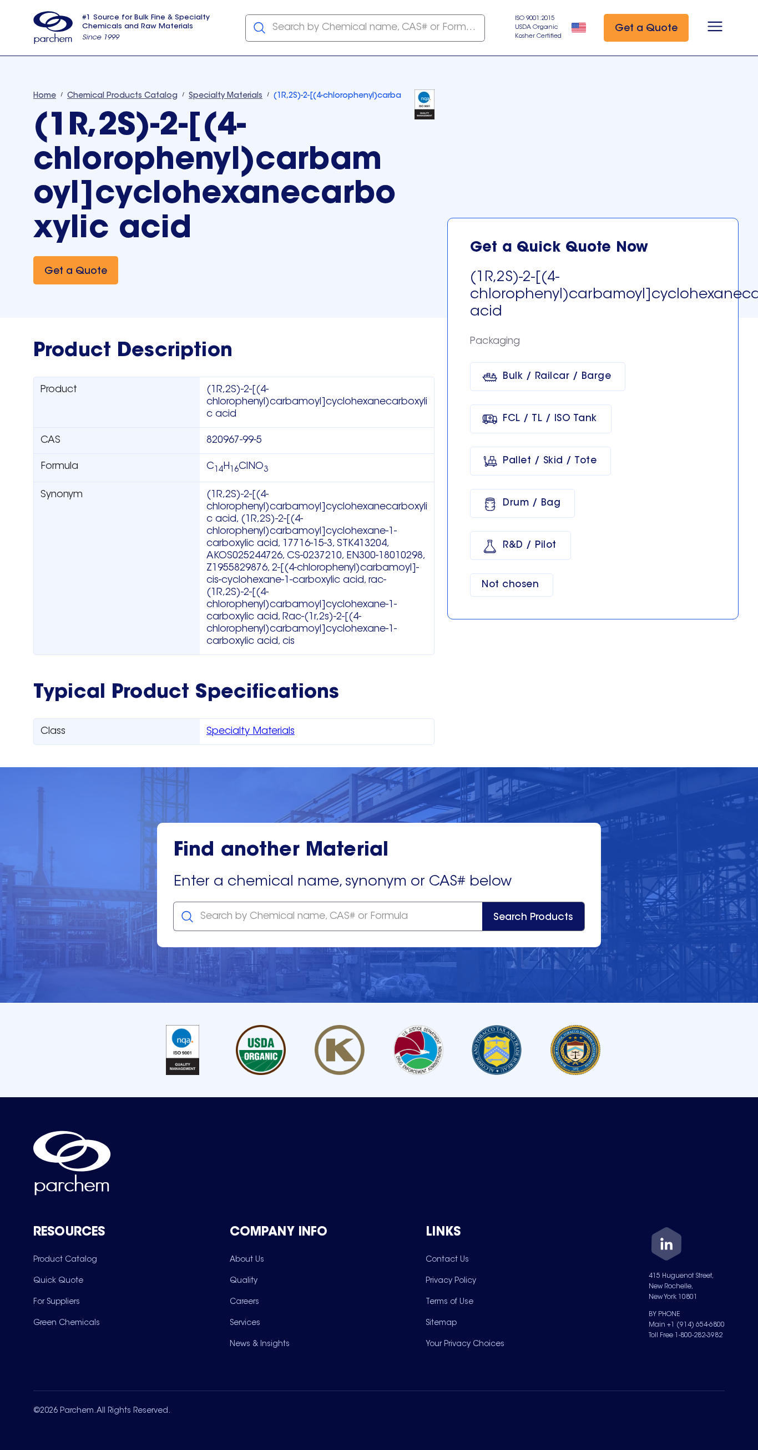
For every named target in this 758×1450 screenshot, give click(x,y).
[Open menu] (715, 28)
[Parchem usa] (53, 27)
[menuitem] (65, 1259)
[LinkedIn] (666, 1246)
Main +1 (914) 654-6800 (687, 1325)
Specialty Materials (250, 732)
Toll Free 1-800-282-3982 (685, 1335)
